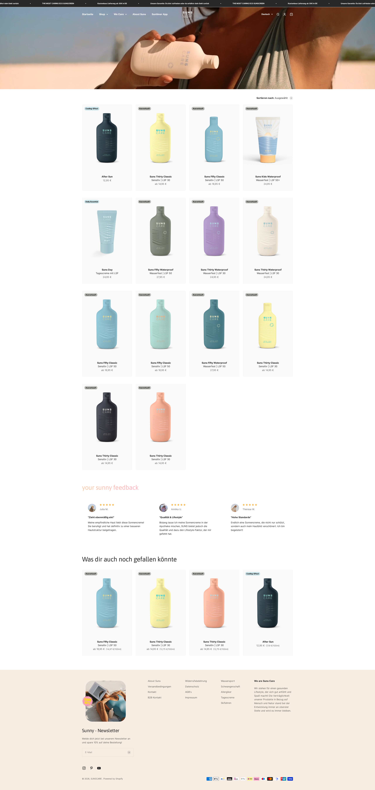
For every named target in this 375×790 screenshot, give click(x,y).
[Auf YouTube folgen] (99, 768)
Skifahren (226, 702)
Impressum (191, 697)
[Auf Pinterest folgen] (91, 768)
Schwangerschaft (230, 686)
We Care (119, 14)
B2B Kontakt (154, 697)
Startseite (87, 14)
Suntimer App (160, 14)
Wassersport (228, 680)
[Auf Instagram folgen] (84, 768)
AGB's (188, 691)
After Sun (107, 176)
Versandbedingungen (159, 686)
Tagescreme (227, 697)
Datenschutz (192, 686)
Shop (102, 14)
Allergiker (226, 691)
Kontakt (152, 691)
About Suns (139, 14)
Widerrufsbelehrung (196, 680)
